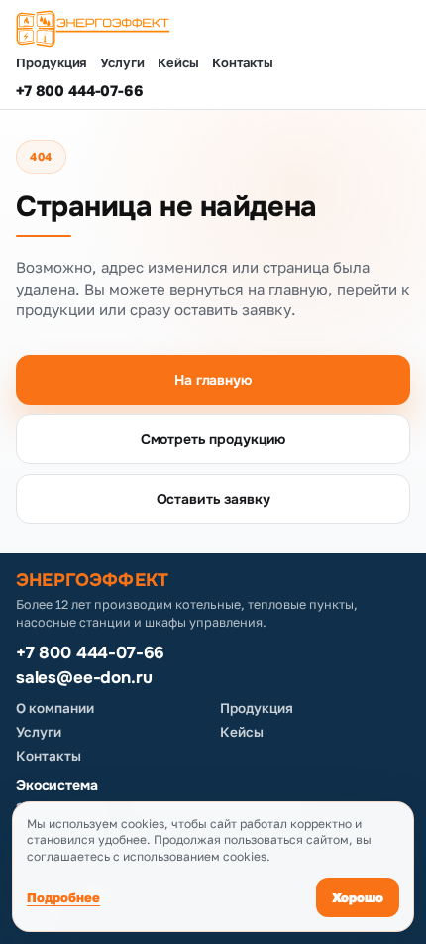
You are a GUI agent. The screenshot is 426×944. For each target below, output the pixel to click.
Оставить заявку (213, 499)
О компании (55, 708)
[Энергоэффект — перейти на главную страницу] (213, 29)
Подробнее (63, 897)
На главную (213, 380)
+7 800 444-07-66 (80, 90)
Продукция (51, 63)
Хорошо (357, 897)
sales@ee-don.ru (84, 678)
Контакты (242, 63)
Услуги (122, 63)
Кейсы (178, 63)
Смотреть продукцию (213, 439)
